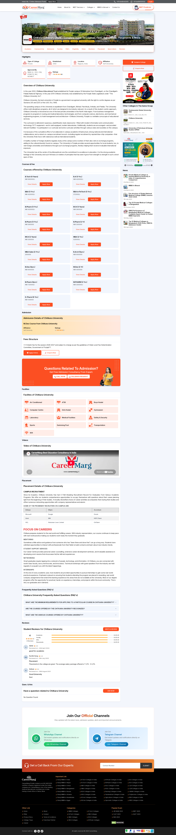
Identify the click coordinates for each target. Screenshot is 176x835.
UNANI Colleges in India (136, 791)
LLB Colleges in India (135, 785)
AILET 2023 (136, 814)
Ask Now (111, 691)
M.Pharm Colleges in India (113, 782)
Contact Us (116, 7)
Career (26, 823)
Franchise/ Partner (49, 820)
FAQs (25, 814)
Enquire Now (51, 353)
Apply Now (52, 1)
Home (60, 7)
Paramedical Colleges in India (114, 794)
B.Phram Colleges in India (113, 779)
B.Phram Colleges (94, 820)
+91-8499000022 (139, 1)
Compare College (139, 62)
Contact (46, 814)
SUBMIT (146, 766)
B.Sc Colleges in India (112, 785)
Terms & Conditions (49, 817)
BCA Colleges (92, 817)
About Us (67, 7)
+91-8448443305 (122, 1)
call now (60, 377)
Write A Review (111, 629)
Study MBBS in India (63, 779)
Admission (50, 49)
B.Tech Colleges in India (89, 779)
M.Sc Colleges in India (112, 788)
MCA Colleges (73, 820)
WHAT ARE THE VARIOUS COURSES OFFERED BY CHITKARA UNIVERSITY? (54, 615)
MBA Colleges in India (88, 788)
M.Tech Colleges (74, 814)
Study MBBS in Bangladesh (65, 788)
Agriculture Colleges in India (114, 797)
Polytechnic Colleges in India (138, 794)
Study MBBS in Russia (64, 791)
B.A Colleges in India (135, 779)
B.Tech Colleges (93, 811)
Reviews (122, 49)
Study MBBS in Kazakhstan (65, 797)
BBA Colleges (92, 814)
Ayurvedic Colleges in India (114, 800)
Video (84, 49)
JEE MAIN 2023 (118, 811)
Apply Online (33, 353)
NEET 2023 (136, 811)
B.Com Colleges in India (88, 797)
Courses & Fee (39, 49)
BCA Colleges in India (88, 791)
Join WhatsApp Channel (56, 744)
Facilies (60, 49)
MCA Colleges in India (88, 794)
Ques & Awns (112, 49)
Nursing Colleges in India (113, 791)
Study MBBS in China (64, 785)
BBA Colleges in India (88, 785)
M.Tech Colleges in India (89, 782)
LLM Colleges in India (136, 788)
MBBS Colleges (73, 811)
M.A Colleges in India (136, 782)
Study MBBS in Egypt (63, 800)
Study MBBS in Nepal (63, 782)
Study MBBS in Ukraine (64, 794)
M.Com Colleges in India (89, 800)
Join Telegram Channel (116, 744)
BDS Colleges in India (136, 797)
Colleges (90, 7)
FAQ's (67, 49)
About (45, 811)
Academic (28, 49)
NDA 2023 (116, 817)
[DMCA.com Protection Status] (118, 822)
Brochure (92, 49)
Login (150, 1)
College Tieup (28, 820)
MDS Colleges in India (136, 800)
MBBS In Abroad (102, 7)
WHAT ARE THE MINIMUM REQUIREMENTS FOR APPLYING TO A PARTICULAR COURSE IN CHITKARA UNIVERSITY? (70, 602)
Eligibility (75, 49)
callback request (79, 377)
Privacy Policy (28, 817)
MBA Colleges (73, 817)
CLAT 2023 (116, 814)
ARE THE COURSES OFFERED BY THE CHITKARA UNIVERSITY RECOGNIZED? (55, 609)
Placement (101, 49)
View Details (32, 184)
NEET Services (78, 7)
